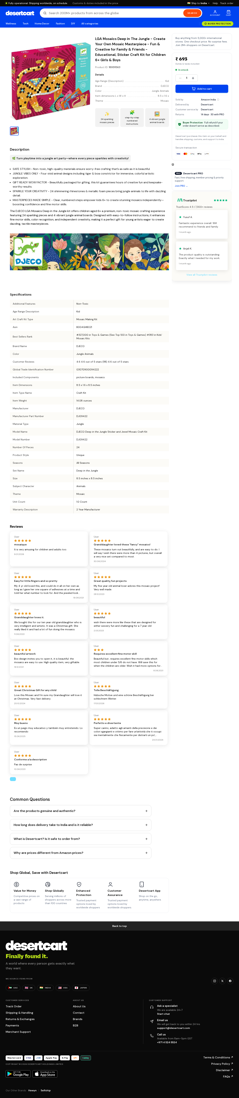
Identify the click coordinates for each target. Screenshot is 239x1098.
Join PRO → (181, 186)
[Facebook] (230, 981)
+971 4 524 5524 (167, 1042)
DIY (73, 23)
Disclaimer (224, 1070)
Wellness (11, 23)
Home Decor (42, 23)
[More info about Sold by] (218, 99)
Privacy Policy (222, 1064)
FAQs (228, 1076)
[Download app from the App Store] (45, 1073)
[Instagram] (214, 981)
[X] (222, 981)
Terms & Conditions (218, 1057)
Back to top (119, 926)
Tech (25, 23)
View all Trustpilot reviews (201, 274)
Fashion (60, 23)
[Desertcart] (20, 13)
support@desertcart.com (173, 1028)
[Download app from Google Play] (18, 1073)
